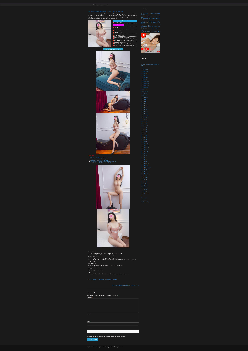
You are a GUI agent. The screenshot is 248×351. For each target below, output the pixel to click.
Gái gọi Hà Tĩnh (144, 103)
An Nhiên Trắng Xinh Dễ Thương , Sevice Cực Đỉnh (101, 162)
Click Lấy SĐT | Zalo (118, 25)
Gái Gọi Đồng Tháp (145, 193)
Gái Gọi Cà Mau (144, 89)
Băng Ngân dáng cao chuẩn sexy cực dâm (99, 159)
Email (88, 321)
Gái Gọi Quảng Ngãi (145, 147)
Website (89, 328)
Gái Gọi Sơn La (144, 157)
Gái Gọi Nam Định (144, 131)
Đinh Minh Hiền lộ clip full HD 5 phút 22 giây (150, 21)
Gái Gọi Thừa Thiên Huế (146, 167)
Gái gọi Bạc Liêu (144, 75)
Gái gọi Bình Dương (145, 81)
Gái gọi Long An (144, 129)
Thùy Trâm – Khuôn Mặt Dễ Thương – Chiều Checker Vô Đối (103, 161)
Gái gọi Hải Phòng (144, 107)
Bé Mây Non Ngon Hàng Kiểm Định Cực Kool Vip (125, 285)
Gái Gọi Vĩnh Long (144, 175)
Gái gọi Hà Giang (144, 97)
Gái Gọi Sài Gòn (144, 153)
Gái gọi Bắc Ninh (144, 77)
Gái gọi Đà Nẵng (144, 183)
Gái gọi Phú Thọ (144, 139)
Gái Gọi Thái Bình (144, 161)
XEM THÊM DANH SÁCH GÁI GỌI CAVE (113, 49)
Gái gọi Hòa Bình (144, 111)
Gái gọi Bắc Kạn (144, 73)
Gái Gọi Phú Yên (144, 141)
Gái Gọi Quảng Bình (145, 143)
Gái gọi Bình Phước (145, 83)
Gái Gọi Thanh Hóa (145, 165)
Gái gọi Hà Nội (144, 101)
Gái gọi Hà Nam (144, 99)
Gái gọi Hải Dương (144, 105)
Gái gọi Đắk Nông (144, 187)
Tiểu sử (94, 5)
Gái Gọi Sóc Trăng (144, 155)
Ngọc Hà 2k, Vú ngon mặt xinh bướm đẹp (99, 160)
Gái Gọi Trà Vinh (144, 171)
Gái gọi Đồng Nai (144, 191)
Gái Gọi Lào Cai (144, 127)
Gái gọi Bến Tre (144, 79)
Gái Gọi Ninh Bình (144, 135)
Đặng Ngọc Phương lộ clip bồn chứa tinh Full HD (151, 25)
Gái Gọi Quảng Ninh (145, 149)
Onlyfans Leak (144, 199)
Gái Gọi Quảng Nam (145, 145)
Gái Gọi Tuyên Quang (145, 173)
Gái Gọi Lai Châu (144, 121)
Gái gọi (142, 67)
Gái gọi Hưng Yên (144, 113)
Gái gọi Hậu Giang (144, 109)
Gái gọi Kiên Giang (144, 117)
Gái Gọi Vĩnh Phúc (144, 177)
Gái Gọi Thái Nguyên (145, 163)
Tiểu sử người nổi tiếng (145, 201)
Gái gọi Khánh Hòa (145, 115)
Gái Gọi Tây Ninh (144, 159)
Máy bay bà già (144, 197)
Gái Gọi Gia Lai (144, 95)
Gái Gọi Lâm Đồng (144, 123)
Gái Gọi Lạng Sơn (144, 125)
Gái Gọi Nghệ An (144, 133)
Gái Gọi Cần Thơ (144, 91)
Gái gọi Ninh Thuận (145, 137)
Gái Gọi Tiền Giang (145, 169)
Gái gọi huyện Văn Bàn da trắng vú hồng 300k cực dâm (102, 279)
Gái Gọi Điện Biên (144, 189)
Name (89, 314)
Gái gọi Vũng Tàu (144, 179)
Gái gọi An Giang (144, 69)
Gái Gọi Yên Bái (144, 181)
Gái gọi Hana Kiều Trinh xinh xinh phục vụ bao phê (101, 157)
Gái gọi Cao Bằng (144, 93)
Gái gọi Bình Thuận (145, 85)
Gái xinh (142, 195)
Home (89, 5)
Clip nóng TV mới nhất (103, 5)
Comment (90, 297)
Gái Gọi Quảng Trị (144, 151)
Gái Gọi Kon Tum (144, 119)
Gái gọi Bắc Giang (144, 71)
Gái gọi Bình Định (144, 87)
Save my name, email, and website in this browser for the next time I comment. (107, 336)
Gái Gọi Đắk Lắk (144, 185)
